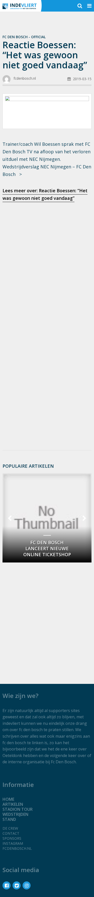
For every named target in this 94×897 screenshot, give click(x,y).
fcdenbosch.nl (17, 848)
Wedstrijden (15, 814)
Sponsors (12, 838)
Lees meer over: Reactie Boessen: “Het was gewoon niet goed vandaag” (45, 194)
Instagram (13, 843)
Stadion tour (18, 809)
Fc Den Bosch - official (24, 36)
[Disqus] (47, 379)
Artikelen (13, 804)
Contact (11, 833)
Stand (9, 819)
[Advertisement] (47, 258)
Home (8, 799)
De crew (10, 828)
